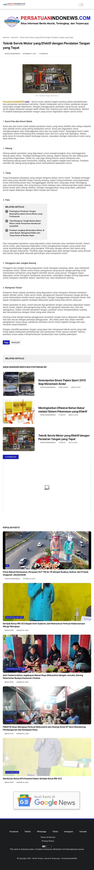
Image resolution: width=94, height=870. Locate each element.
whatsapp (41, 831)
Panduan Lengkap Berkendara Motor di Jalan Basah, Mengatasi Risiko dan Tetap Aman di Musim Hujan (26, 233)
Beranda (6, 37)
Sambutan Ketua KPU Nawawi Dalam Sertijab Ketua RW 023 (32, 778)
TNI (7, 565)
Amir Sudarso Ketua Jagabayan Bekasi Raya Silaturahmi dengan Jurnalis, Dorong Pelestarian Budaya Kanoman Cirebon (43, 676)
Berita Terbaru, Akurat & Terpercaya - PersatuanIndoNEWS (55, 858)
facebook (14, 831)
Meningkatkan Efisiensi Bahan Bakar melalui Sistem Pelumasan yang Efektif (62, 409)
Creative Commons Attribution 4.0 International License (60, 849)
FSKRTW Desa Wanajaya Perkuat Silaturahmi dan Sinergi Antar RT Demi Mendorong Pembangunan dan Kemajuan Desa (44, 728)
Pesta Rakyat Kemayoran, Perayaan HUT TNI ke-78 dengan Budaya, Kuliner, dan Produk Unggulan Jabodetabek (45, 573)
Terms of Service (48, 837)
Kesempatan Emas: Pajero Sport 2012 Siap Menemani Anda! (62, 382)
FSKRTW (9, 720)
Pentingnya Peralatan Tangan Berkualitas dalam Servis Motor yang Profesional (25, 214)
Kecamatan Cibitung (14, 617)
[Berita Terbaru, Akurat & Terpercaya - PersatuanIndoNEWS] (14, 6)
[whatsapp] (15, 349)
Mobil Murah (63, 387)
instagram (68, 831)
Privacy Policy (48, 841)
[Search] (86, 4)
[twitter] (10, 349)
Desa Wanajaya (12, 772)
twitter (27, 831)
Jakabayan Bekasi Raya (15, 669)
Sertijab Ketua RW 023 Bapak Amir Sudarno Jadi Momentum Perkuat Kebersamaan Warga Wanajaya (44, 625)
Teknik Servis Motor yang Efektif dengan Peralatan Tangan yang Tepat (64, 437)
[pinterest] (20, 349)
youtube (83, 831)
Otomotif (14, 37)
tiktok (55, 831)
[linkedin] (24, 349)
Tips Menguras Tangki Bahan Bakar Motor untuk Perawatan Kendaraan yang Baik (25, 223)
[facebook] (5, 349)
